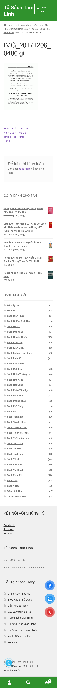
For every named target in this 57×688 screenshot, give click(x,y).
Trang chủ (12, 25)
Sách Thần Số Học (17, 427)
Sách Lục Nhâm (15, 363)
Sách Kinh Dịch (15, 347)
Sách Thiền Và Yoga (18, 432)
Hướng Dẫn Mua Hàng (20, 618)
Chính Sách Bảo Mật (19, 593)
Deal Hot (11, 310)
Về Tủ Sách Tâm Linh (20, 636)
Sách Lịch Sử (14, 358)
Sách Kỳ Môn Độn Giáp (19, 352)
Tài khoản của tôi (9, 682)
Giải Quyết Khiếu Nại (20, 612)
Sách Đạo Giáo (15, 331)
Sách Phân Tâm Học (18, 390)
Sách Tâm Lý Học (16, 422)
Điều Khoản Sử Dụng (20, 599)
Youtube (8, 533)
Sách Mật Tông (15, 368)
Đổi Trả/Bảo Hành (18, 605)
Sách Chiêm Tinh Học (18, 321)
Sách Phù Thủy (15, 406)
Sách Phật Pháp (15, 395)
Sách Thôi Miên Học (18, 438)
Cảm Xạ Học (13, 305)
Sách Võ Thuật (15, 469)
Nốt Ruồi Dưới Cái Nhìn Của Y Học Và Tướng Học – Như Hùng (27, 28)
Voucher (12, 642)
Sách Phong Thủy (16, 400)
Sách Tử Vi (13, 459)
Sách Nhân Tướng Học (31, 25)
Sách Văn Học (14, 464)
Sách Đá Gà (13, 326)
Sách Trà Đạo (14, 448)
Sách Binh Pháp (15, 315)
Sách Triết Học (15, 453)
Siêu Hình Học (14, 491)
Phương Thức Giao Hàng (22, 624)
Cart (44, 679)
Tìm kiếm (28, 682)
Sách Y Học (13, 485)
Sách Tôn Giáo (15, 443)
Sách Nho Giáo (15, 379)
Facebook (9, 525)
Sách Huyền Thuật (17, 337)
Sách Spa (12, 411)
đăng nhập (25, 168)
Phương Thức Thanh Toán (23, 630)
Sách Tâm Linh (15, 416)
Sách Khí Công (15, 342)
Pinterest (9, 529)
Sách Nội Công (15, 384)
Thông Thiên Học (16, 496)
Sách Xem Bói (14, 475)
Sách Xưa (12, 480)
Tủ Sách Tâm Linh (18, 10)
